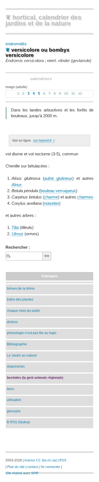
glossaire (14, 411)
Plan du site (16, 467)
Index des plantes (20, 299)
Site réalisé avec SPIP (22, 473)
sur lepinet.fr (42, 140)
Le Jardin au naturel (22, 355)
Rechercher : (18, 247)
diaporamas (16, 366)
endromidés (16, 43)
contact (32, 467)
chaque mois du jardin (23, 310)
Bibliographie (17, 344)
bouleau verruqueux (58, 191)
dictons (12, 322)
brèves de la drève (21, 288)
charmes (85, 197)
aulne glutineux (58, 178)
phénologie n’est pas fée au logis (31, 333)
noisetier (51, 203)
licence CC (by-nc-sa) (40, 460)
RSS (62, 460)
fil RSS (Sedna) (18, 422)
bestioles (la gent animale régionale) (35, 377)
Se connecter (50, 467)
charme (51, 197)
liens (10, 389)
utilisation (14, 400)
